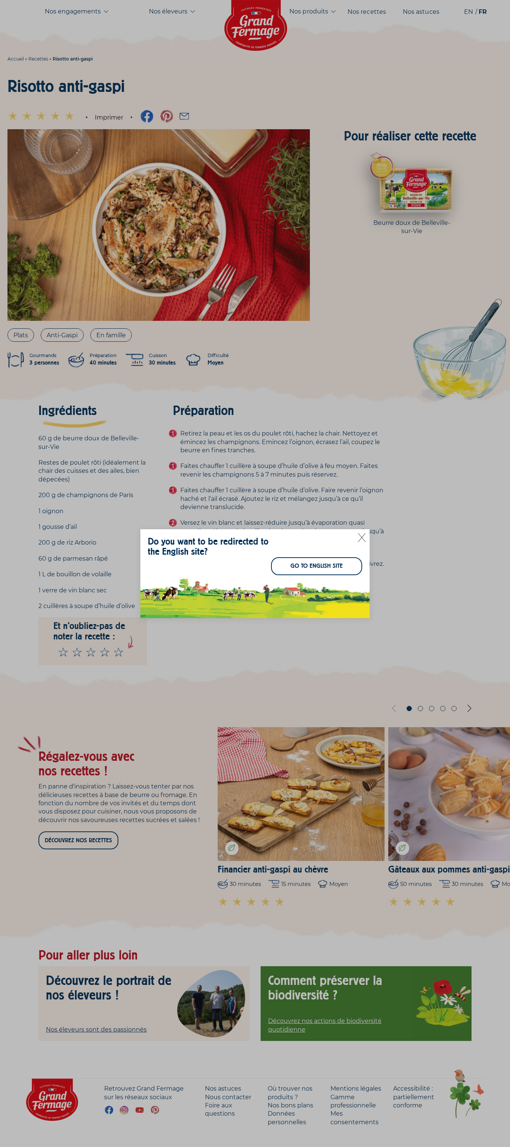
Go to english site (316, 565)
